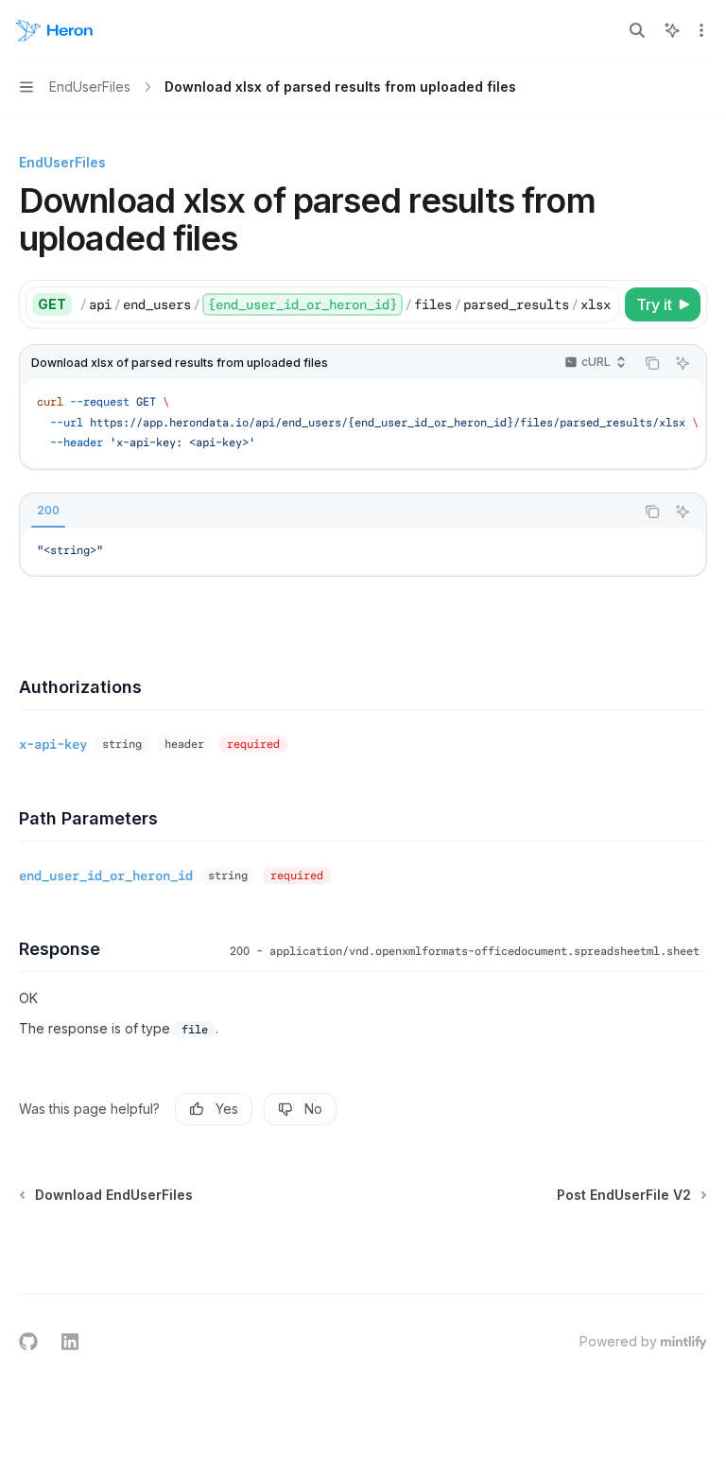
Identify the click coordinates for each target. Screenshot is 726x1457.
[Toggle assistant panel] (672, 30)
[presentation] (348, 304)
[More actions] (701, 30)
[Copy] (601, 304)
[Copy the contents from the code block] (652, 363)
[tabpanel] (363, 551)
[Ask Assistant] (682, 363)
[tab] (48, 510)
